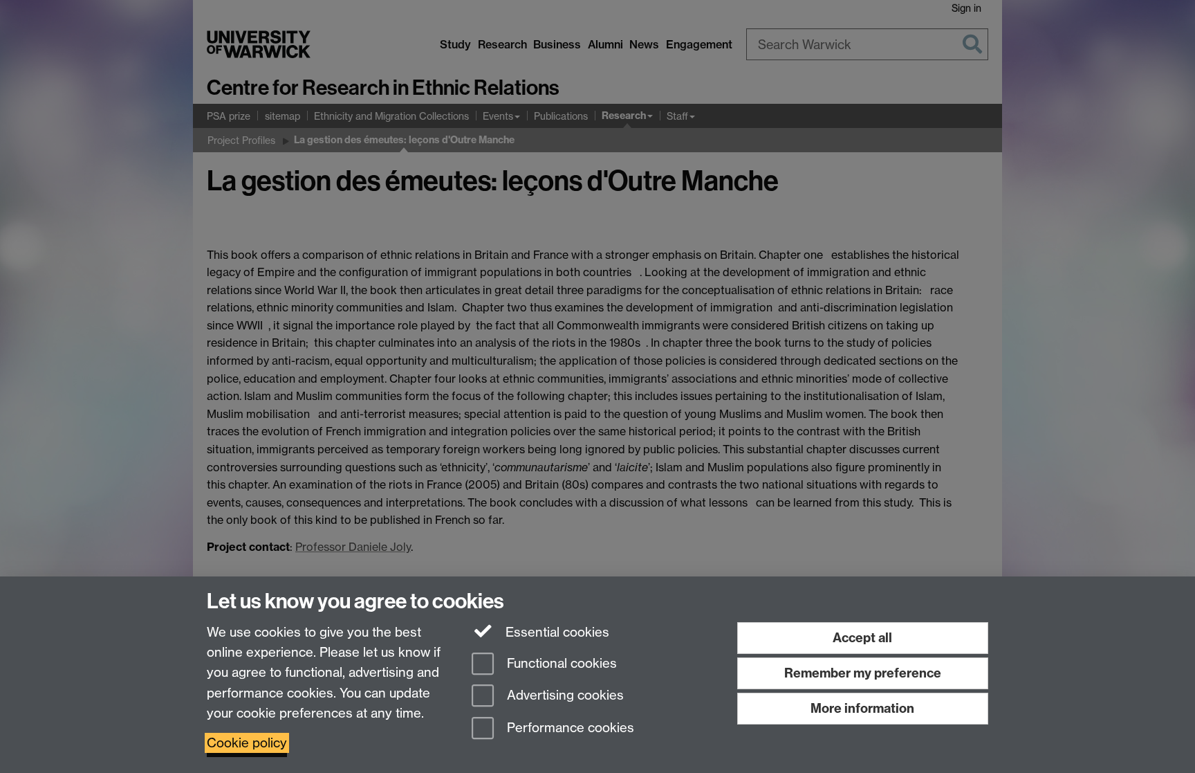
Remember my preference (862, 673)
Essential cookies (555, 632)
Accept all (862, 638)
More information (862, 708)
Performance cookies (568, 728)
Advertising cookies (563, 696)
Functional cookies (560, 663)
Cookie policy (247, 743)
